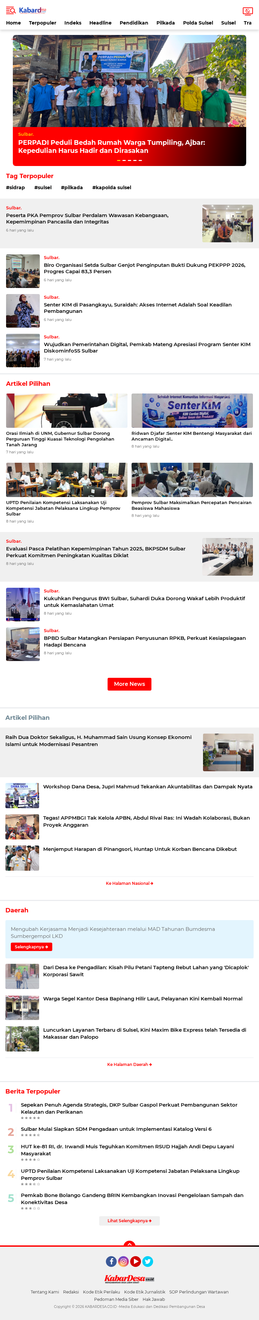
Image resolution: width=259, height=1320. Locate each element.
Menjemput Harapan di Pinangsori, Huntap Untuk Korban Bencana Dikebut (140, 849)
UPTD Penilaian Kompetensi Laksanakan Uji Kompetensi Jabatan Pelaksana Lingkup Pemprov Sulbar (63, 508)
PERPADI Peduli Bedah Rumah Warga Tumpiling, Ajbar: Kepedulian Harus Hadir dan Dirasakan (111, 147)
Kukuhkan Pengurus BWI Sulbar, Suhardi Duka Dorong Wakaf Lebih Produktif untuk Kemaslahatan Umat (144, 601)
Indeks (72, 23)
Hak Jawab (154, 1299)
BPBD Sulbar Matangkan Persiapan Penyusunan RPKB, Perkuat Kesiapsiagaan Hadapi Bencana (145, 641)
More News (129, 684)
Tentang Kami (45, 1291)
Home (13, 23)
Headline (100, 23)
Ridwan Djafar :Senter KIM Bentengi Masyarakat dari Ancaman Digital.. (192, 436)
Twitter (150, 1270)
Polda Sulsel (198, 23)
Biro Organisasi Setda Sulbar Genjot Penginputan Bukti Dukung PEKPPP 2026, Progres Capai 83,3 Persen (145, 268)
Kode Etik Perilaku (101, 1291)
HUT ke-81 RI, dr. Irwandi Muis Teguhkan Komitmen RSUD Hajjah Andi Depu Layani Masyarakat (127, 1150)
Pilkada (165, 23)
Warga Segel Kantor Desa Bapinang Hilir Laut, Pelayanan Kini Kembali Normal (142, 998)
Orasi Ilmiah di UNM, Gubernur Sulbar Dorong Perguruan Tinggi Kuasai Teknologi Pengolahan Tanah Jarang (60, 438)
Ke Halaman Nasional (128, 883)
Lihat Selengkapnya (128, 1220)
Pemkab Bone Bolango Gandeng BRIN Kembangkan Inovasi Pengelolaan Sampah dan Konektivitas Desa (132, 1198)
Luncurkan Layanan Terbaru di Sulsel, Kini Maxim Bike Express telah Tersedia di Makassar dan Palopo (144, 1033)
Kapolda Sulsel (113, 187)
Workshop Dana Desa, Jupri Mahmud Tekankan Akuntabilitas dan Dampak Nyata (148, 786)
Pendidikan (134, 23)
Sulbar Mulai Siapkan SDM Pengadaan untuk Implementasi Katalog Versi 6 (116, 1129)
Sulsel (228, 23)
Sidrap (17, 187)
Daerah (16, 910)
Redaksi (71, 1291)
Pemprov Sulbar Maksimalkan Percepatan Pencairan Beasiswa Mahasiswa (192, 505)
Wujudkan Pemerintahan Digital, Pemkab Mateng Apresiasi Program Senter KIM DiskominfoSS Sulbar (147, 347)
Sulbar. (26, 134)
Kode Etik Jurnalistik (144, 1291)
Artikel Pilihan (27, 717)
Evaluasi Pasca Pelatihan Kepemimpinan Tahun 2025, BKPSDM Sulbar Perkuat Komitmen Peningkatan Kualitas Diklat (95, 552)
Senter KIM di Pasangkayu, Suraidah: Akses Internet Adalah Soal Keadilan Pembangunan (138, 308)
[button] (118, 160)
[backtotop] (129, 1247)
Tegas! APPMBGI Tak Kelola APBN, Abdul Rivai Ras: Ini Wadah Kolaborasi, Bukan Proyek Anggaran (146, 821)
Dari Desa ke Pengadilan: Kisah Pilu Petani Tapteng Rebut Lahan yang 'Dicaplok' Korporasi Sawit (146, 971)
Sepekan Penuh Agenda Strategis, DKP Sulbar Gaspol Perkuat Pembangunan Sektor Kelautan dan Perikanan (129, 1108)
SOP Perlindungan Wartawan (199, 1291)
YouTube (140, 1270)
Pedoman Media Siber (116, 1299)
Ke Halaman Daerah (128, 1064)
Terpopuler (42, 23)
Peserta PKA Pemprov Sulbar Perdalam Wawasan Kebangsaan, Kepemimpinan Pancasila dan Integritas (87, 218)
